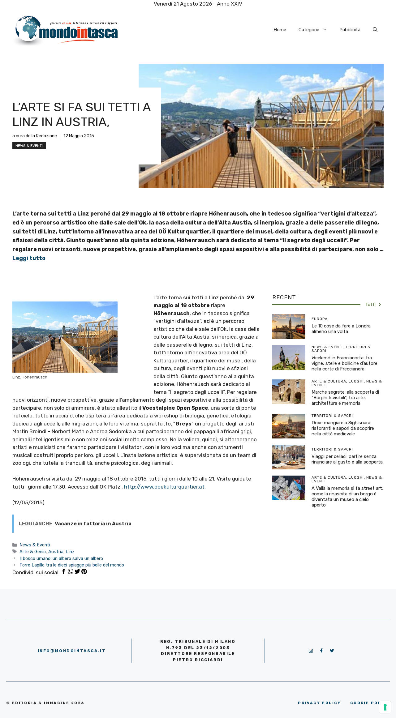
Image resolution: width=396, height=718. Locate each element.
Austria (55, 551)
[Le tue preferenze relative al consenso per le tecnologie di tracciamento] (385, 707)
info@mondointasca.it (72, 650)
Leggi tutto (28, 258)
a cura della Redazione (34, 136)
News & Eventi (29, 145)
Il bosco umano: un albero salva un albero (61, 558)
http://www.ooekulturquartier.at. (165, 487)
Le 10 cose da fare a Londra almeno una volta (341, 328)
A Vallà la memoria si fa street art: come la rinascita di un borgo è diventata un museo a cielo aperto (347, 496)
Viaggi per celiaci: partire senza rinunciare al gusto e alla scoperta (347, 459)
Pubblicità (349, 29)
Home (279, 29)
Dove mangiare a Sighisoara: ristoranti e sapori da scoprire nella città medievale (343, 428)
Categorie (309, 29)
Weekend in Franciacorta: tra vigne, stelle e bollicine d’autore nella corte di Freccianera (344, 363)
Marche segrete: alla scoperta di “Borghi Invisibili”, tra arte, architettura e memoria (345, 397)
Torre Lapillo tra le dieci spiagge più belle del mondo (71, 565)
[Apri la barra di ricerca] (375, 29)
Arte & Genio (32, 551)
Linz (70, 551)
